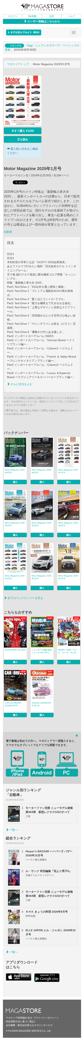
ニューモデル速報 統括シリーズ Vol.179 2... (42, 651)
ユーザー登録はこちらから (43, 21)
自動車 (8, 231)
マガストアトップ (18, 64)
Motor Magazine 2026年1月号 (68, 577)
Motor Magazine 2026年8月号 (41, 471)
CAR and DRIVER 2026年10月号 (13, 704)
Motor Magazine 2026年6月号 (15, 524)
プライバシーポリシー (45, 1017)
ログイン (12, 16)
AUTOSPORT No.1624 (15, 650)
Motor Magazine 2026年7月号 (68, 471)
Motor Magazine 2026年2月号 (41, 577)
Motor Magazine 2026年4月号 (68, 524)
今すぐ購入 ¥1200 (23, 130)
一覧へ (13, 829)
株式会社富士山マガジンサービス (35, 1025)
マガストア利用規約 (16, 1017)
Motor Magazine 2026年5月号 (41, 524)
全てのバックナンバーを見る (25, 598)
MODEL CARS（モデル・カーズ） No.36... (68, 651)
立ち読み (22, 139)
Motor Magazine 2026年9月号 (15, 471)
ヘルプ (71, 16)
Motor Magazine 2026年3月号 (15, 577)
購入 (15, 482)
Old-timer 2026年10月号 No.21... (41, 704)
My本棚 (32, 16)
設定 (51, 16)
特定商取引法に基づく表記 (20, 1021)
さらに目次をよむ (21, 384)
